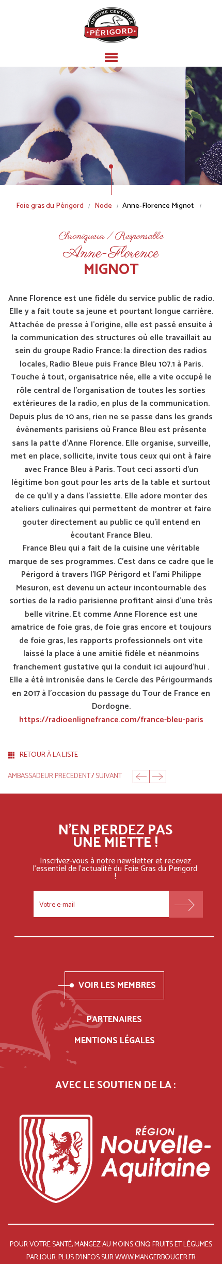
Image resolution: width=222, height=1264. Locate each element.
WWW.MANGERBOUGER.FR (155, 1257)
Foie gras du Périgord (50, 206)
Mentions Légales (114, 1040)
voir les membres (117, 985)
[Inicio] (111, 25)
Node (103, 206)
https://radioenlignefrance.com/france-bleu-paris (111, 719)
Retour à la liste (49, 755)
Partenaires (114, 1019)
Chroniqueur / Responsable (111, 237)
